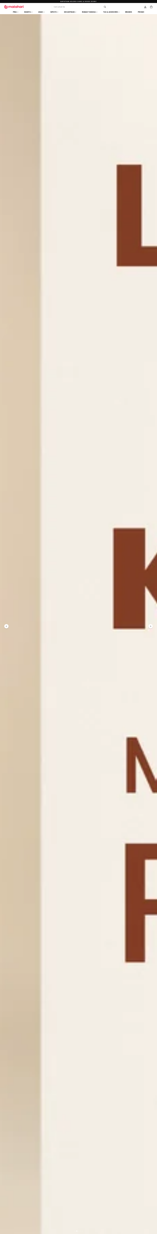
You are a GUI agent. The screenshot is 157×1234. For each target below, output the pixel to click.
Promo (141, 12)
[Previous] (6, 626)
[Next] (150, 626)
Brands (128, 12)
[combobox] (80, 7)
